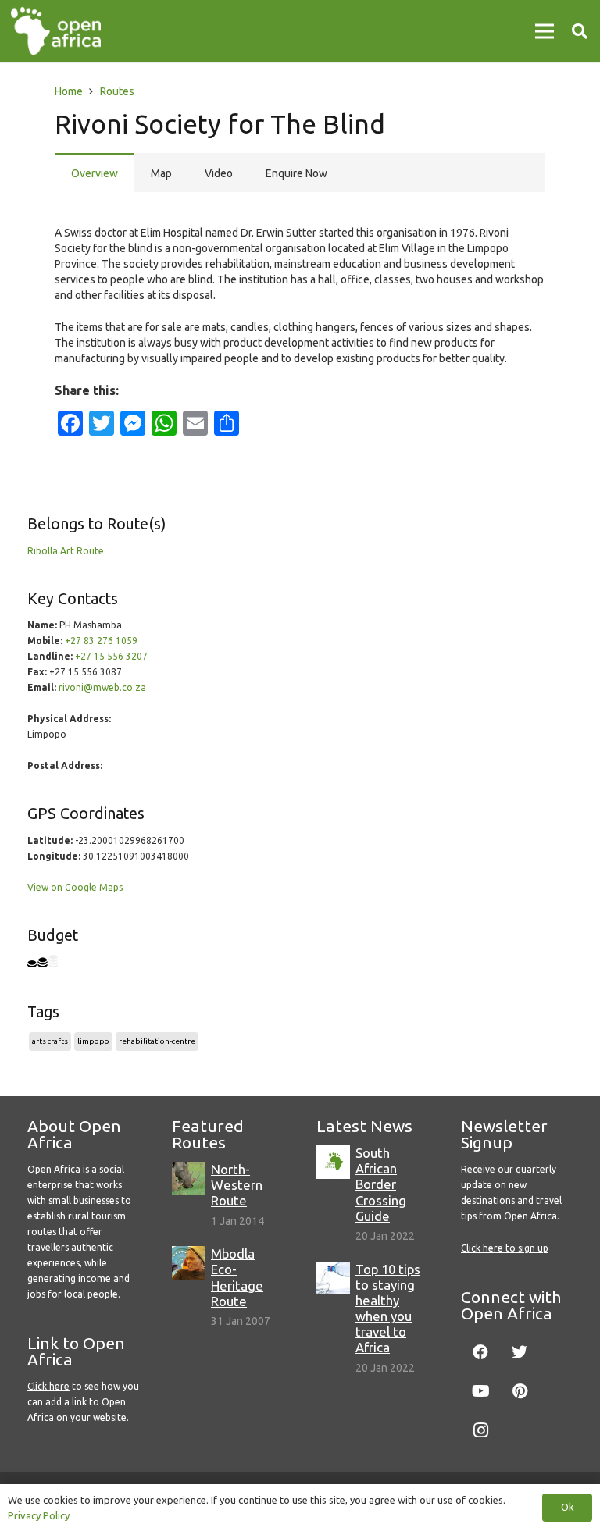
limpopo (93, 1041)
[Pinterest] (519, 1391)
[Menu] (544, 31)
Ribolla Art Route (65, 551)
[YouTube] (480, 1391)
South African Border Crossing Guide (380, 1184)
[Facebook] (480, 1352)
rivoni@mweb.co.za (102, 687)
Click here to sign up (504, 1248)
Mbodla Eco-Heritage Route (237, 1277)
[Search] (579, 31)
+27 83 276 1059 (101, 641)
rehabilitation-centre (157, 1041)
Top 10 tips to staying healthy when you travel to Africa (387, 1308)
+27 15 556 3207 (111, 656)
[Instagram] (480, 1430)
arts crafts (50, 1041)
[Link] (56, 31)
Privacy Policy (39, 1515)
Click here (48, 1386)
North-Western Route (236, 1185)
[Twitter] (519, 1352)
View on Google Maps (75, 887)
